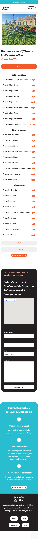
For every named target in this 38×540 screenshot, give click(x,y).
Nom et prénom (8, 328)
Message (6, 356)
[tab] (19, 62)
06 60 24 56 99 (20, 2)
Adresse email (8, 338)
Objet (5, 347)
